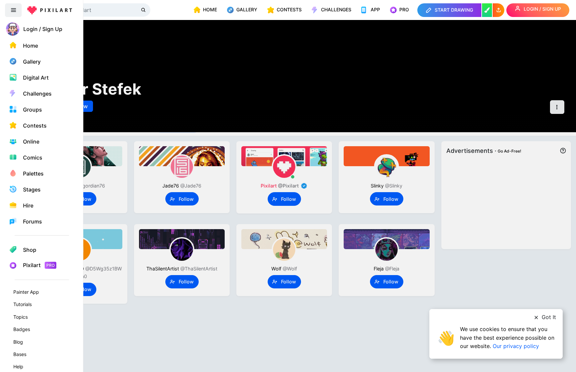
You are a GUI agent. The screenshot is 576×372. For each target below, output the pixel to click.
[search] (144, 10)
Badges (21, 329)
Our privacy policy (516, 346)
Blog (18, 342)
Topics (20, 317)
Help (18, 366)
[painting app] (487, 10)
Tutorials (22, 304)
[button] (498, 10)
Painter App (26, 292)
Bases (19, 354)
